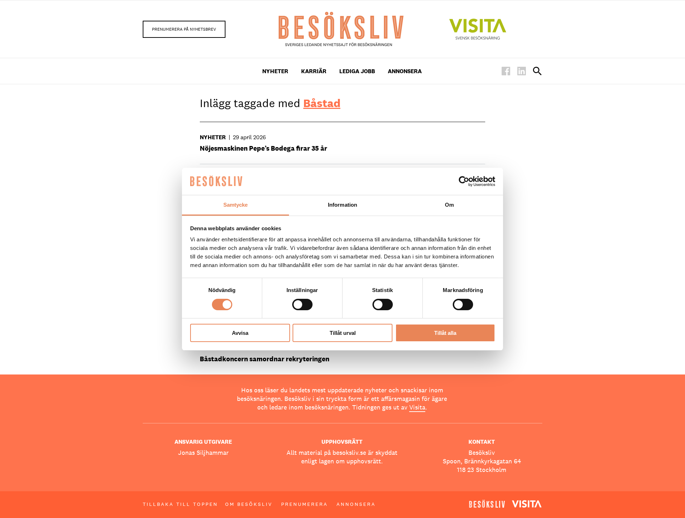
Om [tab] (449, 205)
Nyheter (275, 71)
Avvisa (240, 333)
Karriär (313, 71)
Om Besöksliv (249, 504)
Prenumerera (304, 504)
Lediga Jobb (357, 71)
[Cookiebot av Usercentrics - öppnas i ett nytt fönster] (464, 181)
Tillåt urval (343, 333)
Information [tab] (342, 205)
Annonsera (405, 71)
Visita (417, 407)
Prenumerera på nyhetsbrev (184, 29)
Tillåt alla (445, 333)
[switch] (302, 304)
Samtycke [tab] (235, 205)
